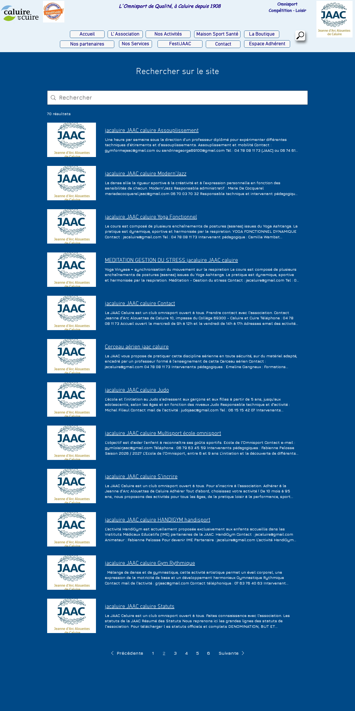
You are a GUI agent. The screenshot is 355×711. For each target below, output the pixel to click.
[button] (126, 653)
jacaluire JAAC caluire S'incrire (141, 477)
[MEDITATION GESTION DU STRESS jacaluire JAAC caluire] (71, 269)
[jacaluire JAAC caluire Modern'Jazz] (71, 183)
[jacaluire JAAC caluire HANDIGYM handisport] (71, 529)
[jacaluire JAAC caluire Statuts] (71, 616)
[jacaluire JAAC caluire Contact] (71, 313)
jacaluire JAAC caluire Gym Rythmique (150, 563)
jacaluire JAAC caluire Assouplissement (152, 130)
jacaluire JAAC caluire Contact (140, 303)
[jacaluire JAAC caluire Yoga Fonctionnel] (71, 226)
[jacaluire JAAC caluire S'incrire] (71, 486)
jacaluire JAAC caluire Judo (137, 390)
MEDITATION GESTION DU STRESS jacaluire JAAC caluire (171, 260)
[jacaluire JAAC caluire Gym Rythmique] (71, 572)
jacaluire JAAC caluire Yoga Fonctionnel (151, 217)
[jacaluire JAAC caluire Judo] (71, 399)
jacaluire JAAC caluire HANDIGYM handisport (157, 520)
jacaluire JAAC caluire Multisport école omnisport (163, 433)
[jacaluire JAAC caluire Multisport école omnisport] (71, 443)
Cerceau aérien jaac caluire (137, 347)
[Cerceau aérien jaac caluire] (71, 356)
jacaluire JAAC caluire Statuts (139, 606)
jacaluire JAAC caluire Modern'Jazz (145, 174)
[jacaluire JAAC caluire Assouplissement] (71, 140)
